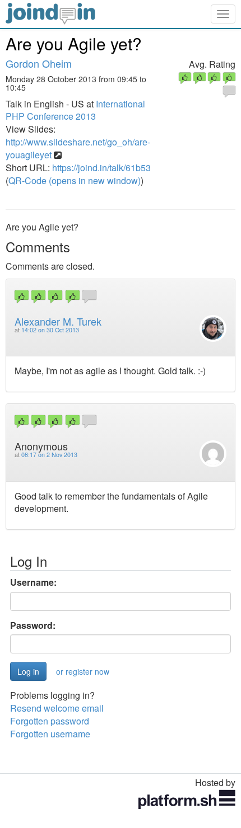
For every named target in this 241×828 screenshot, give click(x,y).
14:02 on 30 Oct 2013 (50, 330)
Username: (33, 582)
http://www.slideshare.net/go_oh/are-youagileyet (78, 148)
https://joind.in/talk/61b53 (101, 167)
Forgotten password (49, 720)
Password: (32, 625)
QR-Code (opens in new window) (74, 180)
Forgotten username (50, 733)
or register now (82, 671)
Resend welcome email (57, 708)
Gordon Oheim (39, 63)
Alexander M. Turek (58, 321)
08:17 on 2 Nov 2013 (49, 454)
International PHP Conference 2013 (75, 110)
